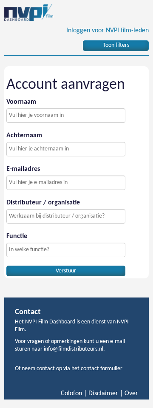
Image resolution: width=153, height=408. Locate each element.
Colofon (71, 393)
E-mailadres (23, 169)
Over (131, 393)
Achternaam (24, 135)
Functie (16, 236)
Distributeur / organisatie (43, 202)
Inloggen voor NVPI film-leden (107, 30)
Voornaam (21, 102)
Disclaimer (103, 393)
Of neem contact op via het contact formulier (68, 369)
